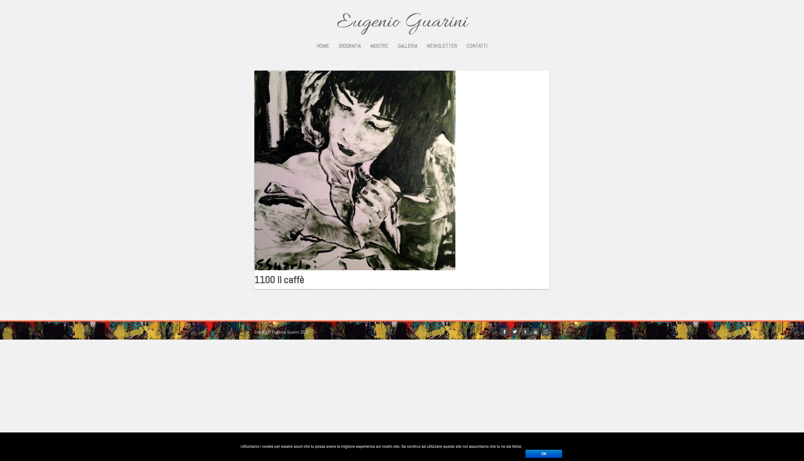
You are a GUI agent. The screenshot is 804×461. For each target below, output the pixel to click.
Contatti (477, 46)
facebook (504, 331)
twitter (515, 331)
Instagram (546, 331)
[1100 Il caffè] (354, 170)
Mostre (379, 46)
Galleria (407, 46)
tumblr (525, 331)
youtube (535, 331)
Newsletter (442, 46)
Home (323, 46)
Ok (543, 454)
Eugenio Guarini (402, 22)
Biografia (350, 46)
